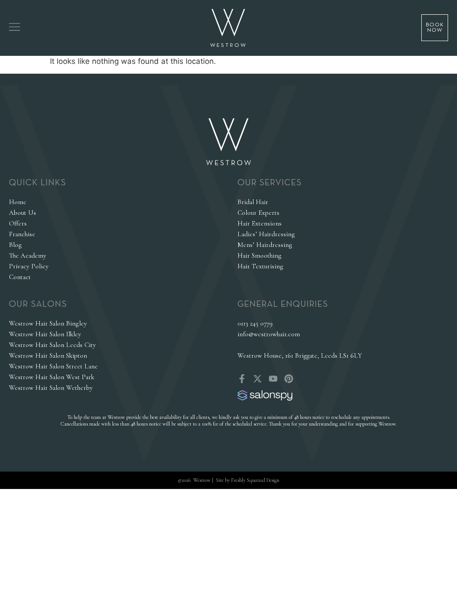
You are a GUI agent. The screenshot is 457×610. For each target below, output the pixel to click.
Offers (18, 223)
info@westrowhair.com (268, 334)
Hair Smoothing (259, 255)
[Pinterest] (288, 378)
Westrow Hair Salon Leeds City (52, 345)
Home (17, 202)
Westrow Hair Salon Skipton (48, 355)
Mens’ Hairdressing (264, 245)
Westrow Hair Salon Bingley (48, 323)
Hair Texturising (260, 266)
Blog (15, 245)
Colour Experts (258, 213)
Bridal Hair (252, 202)
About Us (22, 213)
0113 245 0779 (255, 323)
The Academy (27, 255)
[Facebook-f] (241, 378)
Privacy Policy (29, 266)
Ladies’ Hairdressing (266, 234)
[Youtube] (273, 378)
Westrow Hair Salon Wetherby (51, 388)
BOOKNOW (435, 28)
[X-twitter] (257, 378)
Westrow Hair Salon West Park (51, 377)
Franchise (22, 234)
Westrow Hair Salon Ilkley (45, 334)
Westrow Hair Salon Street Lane (53, 366)
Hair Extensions (259, 223)
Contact (20, 277)
